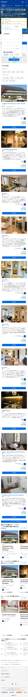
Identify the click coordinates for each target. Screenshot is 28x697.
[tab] (7, 26)
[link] (4, 72)
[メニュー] (26, 2)
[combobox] (14, 20)
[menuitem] (3, 5)
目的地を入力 (7, 19)
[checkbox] (18, 36)
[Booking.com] (4, 1)
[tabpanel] (11, 42)
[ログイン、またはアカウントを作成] (22, 2)
